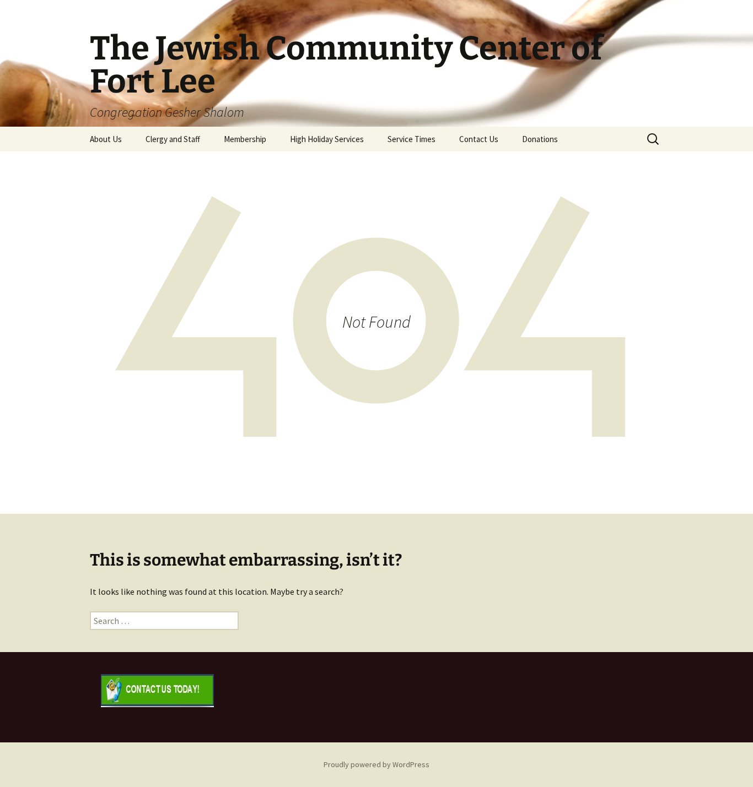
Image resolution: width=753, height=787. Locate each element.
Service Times (411, 139)
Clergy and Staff (173, 139)
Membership (245, 139)
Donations (540, 139)
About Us (106, 139)
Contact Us (478, 139)
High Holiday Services (327, 139)
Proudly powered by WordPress (376, 764)
